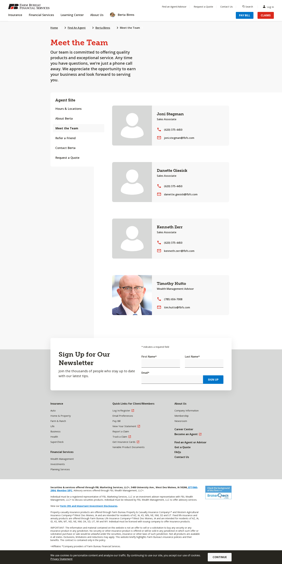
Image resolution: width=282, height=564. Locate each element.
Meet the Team (130, 28)
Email (145, 373)
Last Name (192, 356)
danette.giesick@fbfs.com (180, 194)
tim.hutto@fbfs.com (177, 307)
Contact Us (226, 6)
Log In (270, 6)
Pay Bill (244, 15)
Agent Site (65, 100)
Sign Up (213, 379)
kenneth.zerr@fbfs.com (179, 251)
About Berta (64, 118)
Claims (266, 15)
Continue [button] (220, 557)
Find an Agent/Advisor (174, 6)
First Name (149, 356)
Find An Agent (77, 28)
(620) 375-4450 (173, 129)
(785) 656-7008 (173, 299)
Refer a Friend (65, 138)
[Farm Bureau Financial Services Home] (29, 6)
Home (54, 28)
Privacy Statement (61, 559)
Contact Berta (65, 148)
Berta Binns (102, 28)
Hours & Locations (68, 109)
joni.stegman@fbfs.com (179, 138)
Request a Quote (203, 6)
